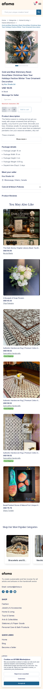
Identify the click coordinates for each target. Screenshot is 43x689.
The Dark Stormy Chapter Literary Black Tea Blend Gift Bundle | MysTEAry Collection (21, 248)
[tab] (17, 66)
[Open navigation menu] (39, 4)
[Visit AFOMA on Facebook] (3, 591)
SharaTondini (8, 511)
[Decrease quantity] (4, 109)
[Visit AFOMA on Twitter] (7, 591)
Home (4, 20)
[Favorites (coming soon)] (34, 35)
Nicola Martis (8, 253)
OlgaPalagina (8, 303)
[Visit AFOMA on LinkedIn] (11, 591)
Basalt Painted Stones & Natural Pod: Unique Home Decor (21, 505)
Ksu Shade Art (9, 84)
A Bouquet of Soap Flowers (13, 298)
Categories (12, 20)
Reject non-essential (21, 674)
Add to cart (24, 109)
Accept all (21, 683)
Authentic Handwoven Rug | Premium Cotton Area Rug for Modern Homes (21, 348)
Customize (21, 679)
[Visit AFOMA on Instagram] (15, 591)
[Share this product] (34, 40)
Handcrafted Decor (8, 23)
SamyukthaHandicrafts (12, 353)
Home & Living (24, 20)
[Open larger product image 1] (21, 47)
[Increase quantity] (14, 109)
